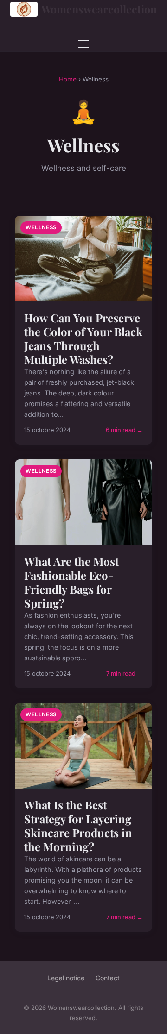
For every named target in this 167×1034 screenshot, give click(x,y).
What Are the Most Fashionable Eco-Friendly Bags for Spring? (71, 582)
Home (68, 79)
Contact (108, 978)
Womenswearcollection (99, 9)
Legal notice (65, 978)
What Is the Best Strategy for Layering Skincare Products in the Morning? (78, 825)
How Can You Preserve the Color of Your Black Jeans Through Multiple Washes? (83, 338)
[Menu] (83, 44)
